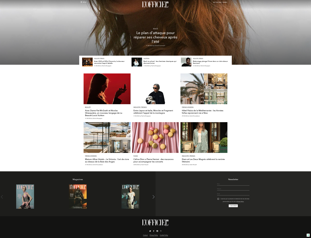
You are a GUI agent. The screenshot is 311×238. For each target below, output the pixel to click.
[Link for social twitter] (150, 231)
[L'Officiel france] (155, 4)
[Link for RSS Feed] (161, 231)
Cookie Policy (164, 235)
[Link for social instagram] (157, 231)
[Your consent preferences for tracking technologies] (308, 235)
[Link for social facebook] (154, 231)
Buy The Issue (217, 2)
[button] (154, 197)
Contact (145, 235)
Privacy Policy (240, 201)
